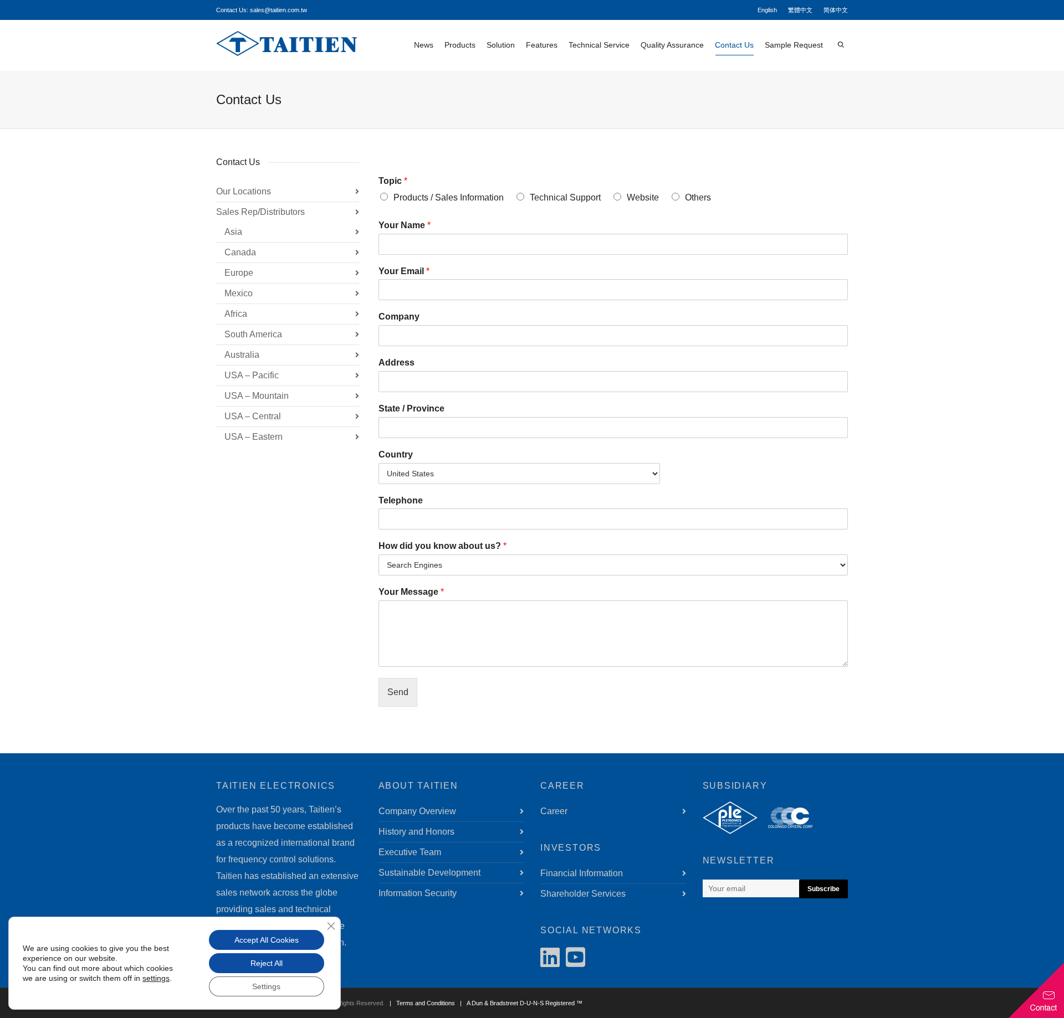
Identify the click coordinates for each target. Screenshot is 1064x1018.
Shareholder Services (583, 893)
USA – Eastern (253, 436)
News (423, 44)
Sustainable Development (429, 872)
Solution (501, 44)
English (767, 10)
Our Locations (243, 191)
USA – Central (252, 416)
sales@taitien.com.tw (278, 10)
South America (253, 334)
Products (459, 44)
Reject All (266, 963)
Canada (240, 252)
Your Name (404, 225)
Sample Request (794, 44)
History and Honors (416, 831)
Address (396, 362)
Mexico (238, 293)
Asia (233, 231)
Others (698, 197)
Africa (235, 313)
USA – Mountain (256, 395)
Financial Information (581, 873)
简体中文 (835, 10)
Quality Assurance (672, 44)
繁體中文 (800, 10)
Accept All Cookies (266, 939)
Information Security (417, 893)
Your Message (411, 592)
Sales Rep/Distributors (260, 212)
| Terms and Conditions (420, 1003)
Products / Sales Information (448, 197)
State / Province (411, 408)
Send (397, 692)
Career (553, 811)
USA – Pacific (251, 375)
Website (643, 197)
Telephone (400, 500)
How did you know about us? (442, 546)
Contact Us (734, 44)
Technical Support (565, 197)
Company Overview (417, 811)
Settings (266, 986)
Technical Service (599, 44)
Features (541, 44)
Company (399, 316)
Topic (392, 181)
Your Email (403, 271)
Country (395, 454)
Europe (238, 272)
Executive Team (409, 852)
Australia (241, 354)
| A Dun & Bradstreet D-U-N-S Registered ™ (519, 1003)
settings (156, 978)
